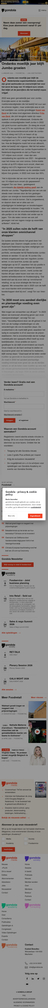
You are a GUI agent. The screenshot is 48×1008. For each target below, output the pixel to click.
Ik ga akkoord (35, 516)
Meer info (11, 516)
